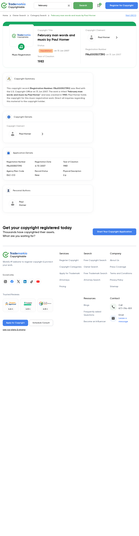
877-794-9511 (125, 308)
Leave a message (123, 320)
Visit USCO (131, 15)
